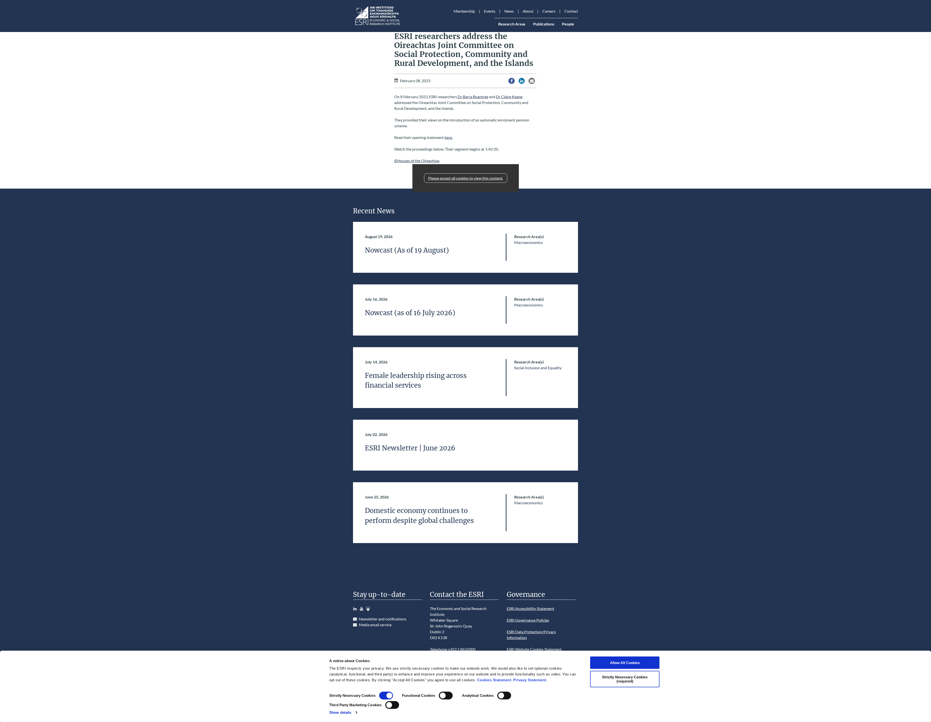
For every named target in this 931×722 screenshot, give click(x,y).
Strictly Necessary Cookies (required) (625, 679)
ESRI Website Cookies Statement (534, 649)
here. (448, 137)
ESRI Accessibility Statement (530, 608)
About (528, 11)
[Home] (377, 25)
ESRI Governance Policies (528, 620)
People (568, 24)
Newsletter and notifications (382, 619)
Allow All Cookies (625, 663)
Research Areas (511, 24)
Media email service (375, 624)
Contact (571, 11)
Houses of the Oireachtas (418, 160)
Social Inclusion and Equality (538, 367)
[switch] (446, 695)
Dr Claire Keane (509, 96)
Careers (548, 11)
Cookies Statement (494, 680)
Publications (543, 24)
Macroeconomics (528, 242)
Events (489, 11)
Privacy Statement (529, 680)
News (509, 11)
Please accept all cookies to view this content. (465, 178)
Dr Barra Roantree (472, 96)
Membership (464, 11)
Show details (340, 712)
